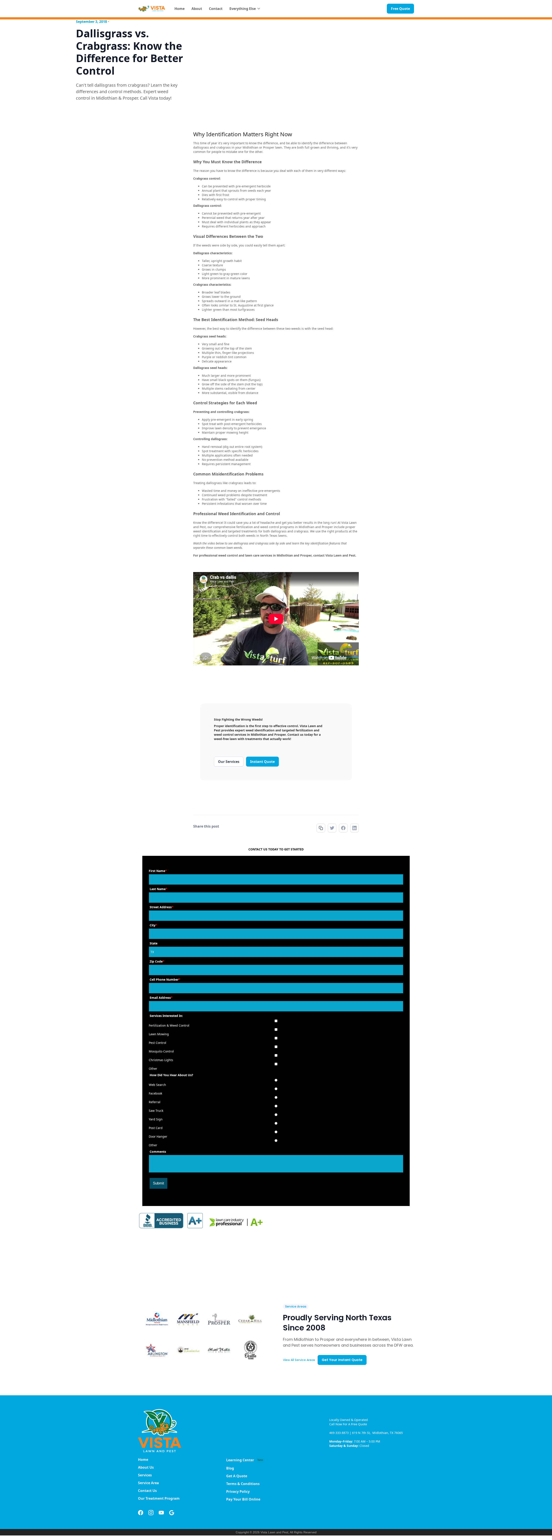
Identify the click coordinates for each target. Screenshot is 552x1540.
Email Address (161, 998)
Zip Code (157, 961)
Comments (158, 1152)
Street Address (161, 907)
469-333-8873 (339, 1433)
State (153, 943)
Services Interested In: (166, 1016)
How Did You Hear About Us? (171, 1075)
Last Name (158, 889)
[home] (152, 8)
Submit (158, 1183)
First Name (158, 871)
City (153, 925)
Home (179, 8)
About (196, 8)
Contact (216, 8)
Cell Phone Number (165, 979)
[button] (245, 8)
